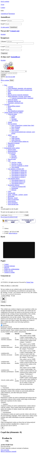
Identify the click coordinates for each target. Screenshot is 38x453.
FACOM (13, 156)
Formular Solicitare (9, 266)
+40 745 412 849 (10, 76)
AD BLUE (11, 146)
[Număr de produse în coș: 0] (1, 78)
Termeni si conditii (9, 272)
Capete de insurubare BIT (18, 186)
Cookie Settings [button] (5, 295)
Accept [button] (13, 295)
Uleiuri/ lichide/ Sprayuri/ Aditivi (13, 112)
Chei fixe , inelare (16, 162)
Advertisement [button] (5, 410)
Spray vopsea (15, 130)
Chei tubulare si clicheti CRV (16, 169)
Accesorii (7, 104)
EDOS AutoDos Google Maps (19, 250)
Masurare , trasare (13, 198)
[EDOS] (8, 69)
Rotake (13, 154)
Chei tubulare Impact (13, 178)
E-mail (3, 46)
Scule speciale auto (13, 204)
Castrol (13, 115)
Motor (9, 93)
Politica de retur (8, 270)
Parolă (3, 24)
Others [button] (2, 419)
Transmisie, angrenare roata (15, 103)
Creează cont (14, 31)
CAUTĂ (3, 75)
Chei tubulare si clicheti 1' (18, 177)
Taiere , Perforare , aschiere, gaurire (18, 194)
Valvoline (14, 119)
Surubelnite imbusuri (13, 185)
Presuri (10, 109)
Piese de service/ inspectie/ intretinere (18, 95)
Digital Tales (29, 282)
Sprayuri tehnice (12, 124)
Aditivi (10, 135)
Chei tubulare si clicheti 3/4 (19, 175)
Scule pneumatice (13, 202)
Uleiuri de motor (12, 114)
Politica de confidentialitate (11, 269)
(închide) (3, 34)
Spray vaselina (15, 128)
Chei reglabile (15, 167)
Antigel (10, 122)
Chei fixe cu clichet (16, 164)
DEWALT (14, 157)
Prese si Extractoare (13, 199)
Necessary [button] (3, 323)
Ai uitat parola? (5, 27)
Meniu (11, 80)
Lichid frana (11, 144)
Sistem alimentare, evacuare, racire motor (19, 96)
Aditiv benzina (15, 138)
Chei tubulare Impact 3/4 (18, 181)
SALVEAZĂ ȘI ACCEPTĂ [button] (9, 425)
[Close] (2, 427)
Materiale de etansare (14, 143)
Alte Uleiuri (14, 120)
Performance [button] (4, 394)
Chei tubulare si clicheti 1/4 (19, 170)
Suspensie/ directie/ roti (14, 101)
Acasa (2, 4)
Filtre (9, 91)
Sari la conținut (5, 1)
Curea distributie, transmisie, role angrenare (20, 88)
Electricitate (11, 196)
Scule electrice (12, 153)
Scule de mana (12, 149)
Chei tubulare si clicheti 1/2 (19, 173)
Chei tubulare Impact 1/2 (18, 180)
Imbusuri (13, 190)
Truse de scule (12, 159)
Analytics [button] (3, 402)
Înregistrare (12, 13)
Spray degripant (15, 127)
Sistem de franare (12, 99)
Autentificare (4, 13)
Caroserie (10, 86)
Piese (5, 85)
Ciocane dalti (11, 193)
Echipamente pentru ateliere (12, 148)
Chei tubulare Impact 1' (17, 183)
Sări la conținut (5, 80)
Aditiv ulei (14, 136)
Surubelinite (14, 188)
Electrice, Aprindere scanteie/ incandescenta (20, 90)
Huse (9, 107)
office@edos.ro (13, 233)
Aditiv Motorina (15, 140)
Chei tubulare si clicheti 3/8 (19, 172)
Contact (3, 7)
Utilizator (4, 20)
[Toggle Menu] (1, 82)
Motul (13, 117)
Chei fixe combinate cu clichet (19, 165)
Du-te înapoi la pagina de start (9, 217)
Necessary (6, 325)
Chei (9, 161)
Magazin (6, 267)
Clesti (9, 191)
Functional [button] (4, 386)
